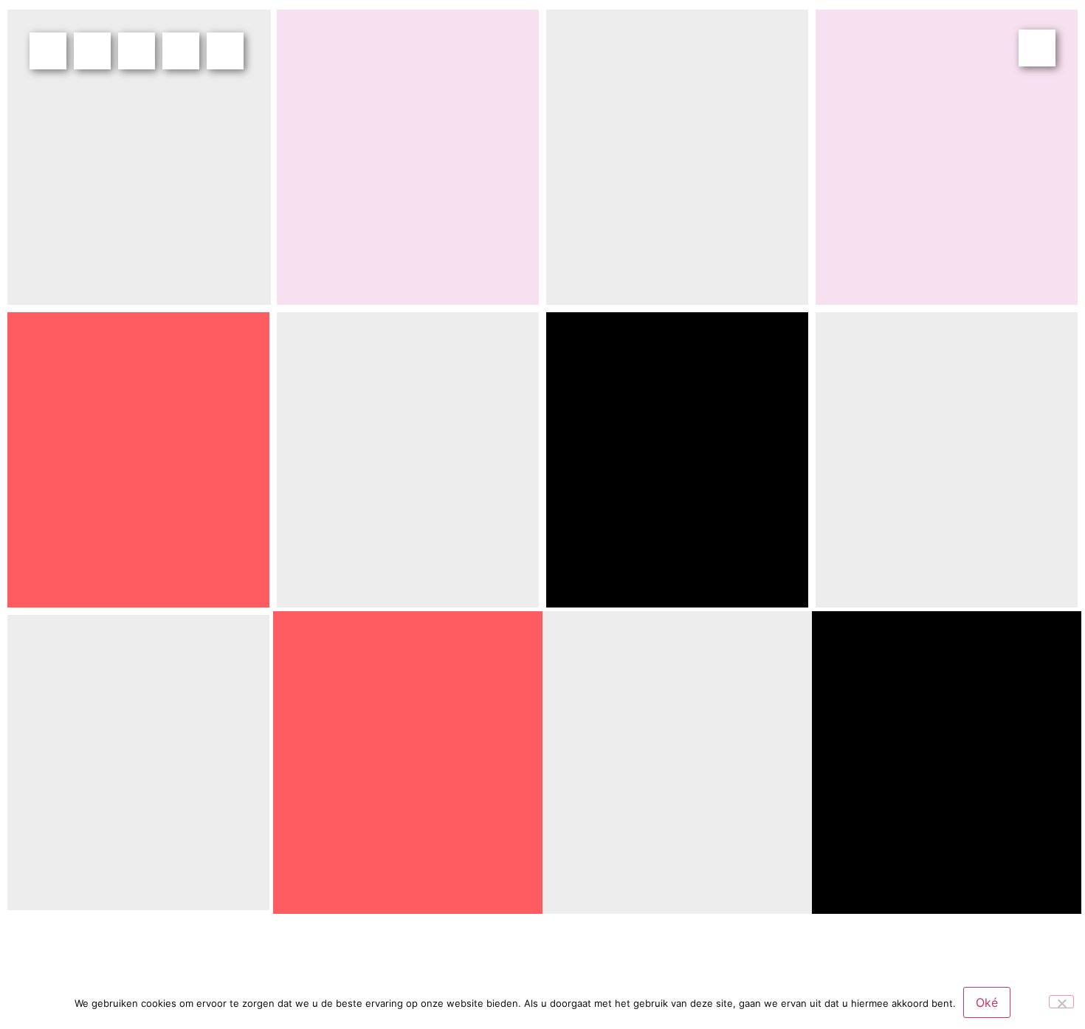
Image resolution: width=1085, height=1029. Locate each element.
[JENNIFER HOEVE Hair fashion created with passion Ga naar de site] (138, 762)
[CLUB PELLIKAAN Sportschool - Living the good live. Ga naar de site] (408, 460)
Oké (987, 1002)
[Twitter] (92, 50)
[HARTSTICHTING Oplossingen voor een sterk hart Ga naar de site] (139, 157)
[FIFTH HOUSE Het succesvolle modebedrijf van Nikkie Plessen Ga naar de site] (947, 460)
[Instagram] (136, 50)
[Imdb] (225, 50)
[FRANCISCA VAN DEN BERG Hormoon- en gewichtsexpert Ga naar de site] (408, 157)
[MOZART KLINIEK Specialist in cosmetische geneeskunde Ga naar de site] (677, 157)
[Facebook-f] (48, 50)
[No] (1061, 1001)
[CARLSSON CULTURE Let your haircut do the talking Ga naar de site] (677, 460)
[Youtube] (180, 50)
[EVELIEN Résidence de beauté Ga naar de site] (947, 157)
